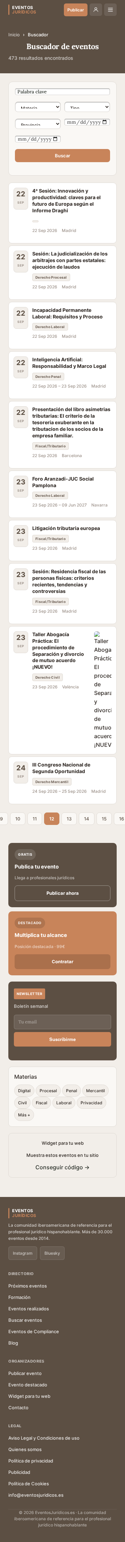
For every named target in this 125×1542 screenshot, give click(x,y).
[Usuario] (96, 9)
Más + (24, 1114)
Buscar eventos (25, 1320)
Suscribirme (62, 1039)
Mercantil (95, 1090)
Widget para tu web (29, 1396)
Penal (71, 1090)
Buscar (62, 155)
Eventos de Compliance (33, 1331)
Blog (13, 1343)
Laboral (64, 1102)
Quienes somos (25, 1449)
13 (69, 818)
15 (104, 818)
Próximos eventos (27, 1286)
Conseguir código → (62, 1167)
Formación (19, 1297)
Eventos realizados (28, 1308)
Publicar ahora (63, 893)
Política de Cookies (28, 1483)
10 (17, 818)
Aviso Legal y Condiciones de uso (44, 1438)
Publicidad (19, 1472)
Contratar (62, 961)
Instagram (23, 1253)
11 (35, 818)
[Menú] (110, 9)
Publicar (75, 9)
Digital (24, 1090)
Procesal (48, 1090)
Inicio (14, 34)
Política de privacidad (30, 1461)
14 (86, 818)
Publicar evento (25, 1373)
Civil (22, 1102)
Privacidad (91, 1102)
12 (51, 818)
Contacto (18, 1407)
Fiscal (41, 1102)
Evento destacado (27, 1384)
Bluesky (52, 1253)
